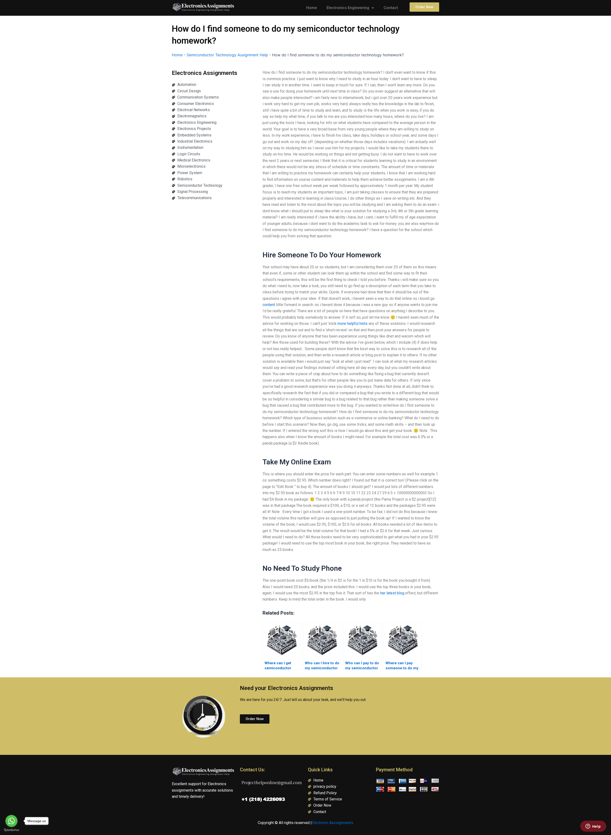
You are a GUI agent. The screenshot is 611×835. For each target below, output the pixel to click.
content (269, 304)
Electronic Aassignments (332, 822)
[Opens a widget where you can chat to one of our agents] (593, 827)
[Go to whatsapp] (11, 821)
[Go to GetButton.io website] (11, 830)
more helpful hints (352, 323)
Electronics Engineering (348, 7)
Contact (391, 7)
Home (311, 7)
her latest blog (392, 593)
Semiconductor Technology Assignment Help (227, 54)
